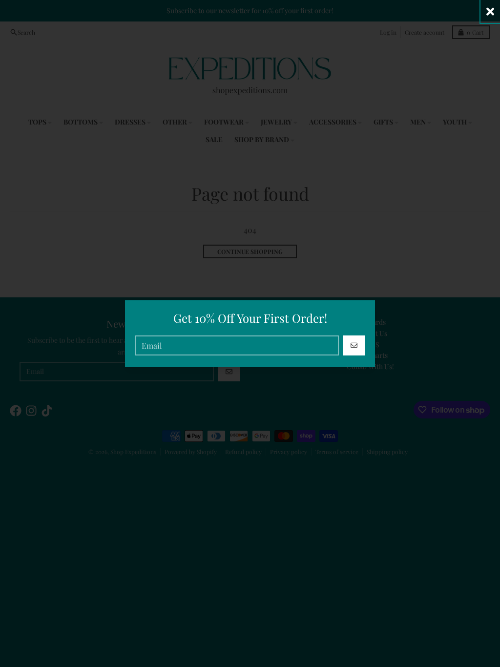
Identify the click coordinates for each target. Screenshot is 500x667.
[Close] (490, 11)
